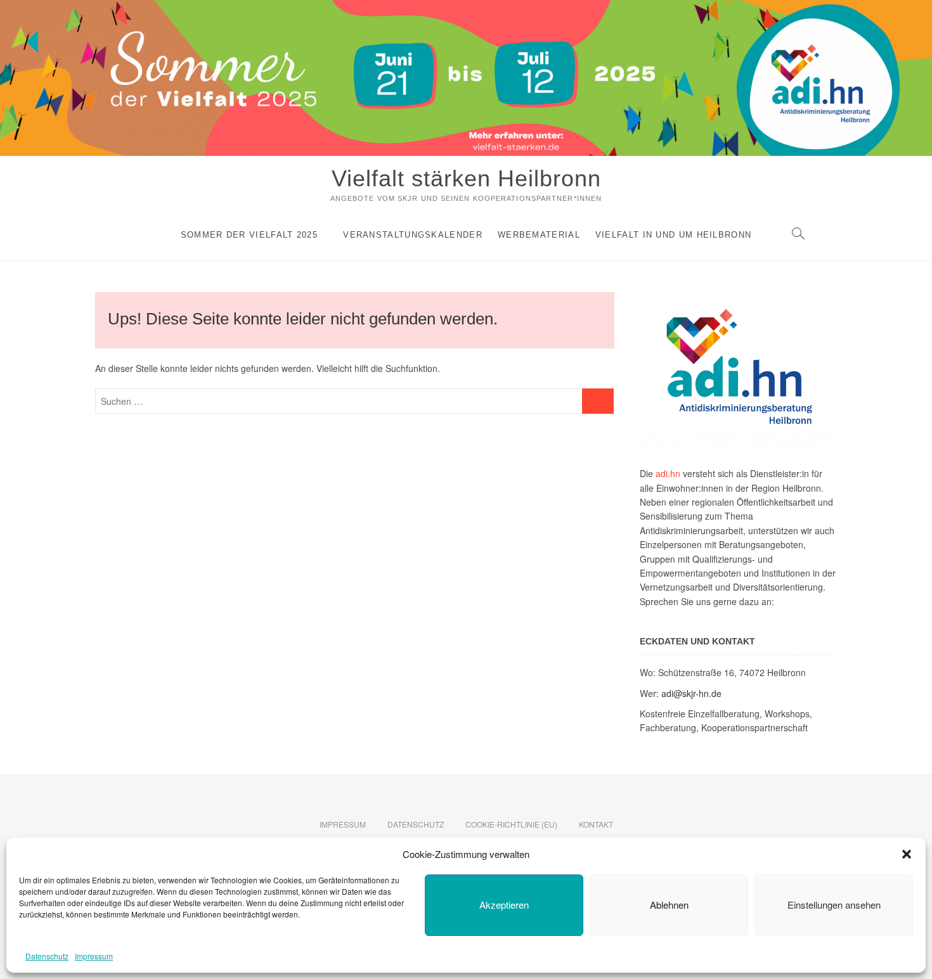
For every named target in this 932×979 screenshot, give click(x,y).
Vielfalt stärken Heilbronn (466, 178)
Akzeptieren (504, 904)
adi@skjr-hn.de (691, 693)
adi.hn (668, 473)
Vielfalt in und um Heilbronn (673, 235)
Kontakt (596, 824)
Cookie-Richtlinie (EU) (511, 824)
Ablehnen (669, 904)
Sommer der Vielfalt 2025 (249, 235)
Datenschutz (46, 955)
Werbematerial (539, 235)
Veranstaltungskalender (412, 235)
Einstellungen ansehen (834, 904)
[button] (906, 854)
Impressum (94, 955)
